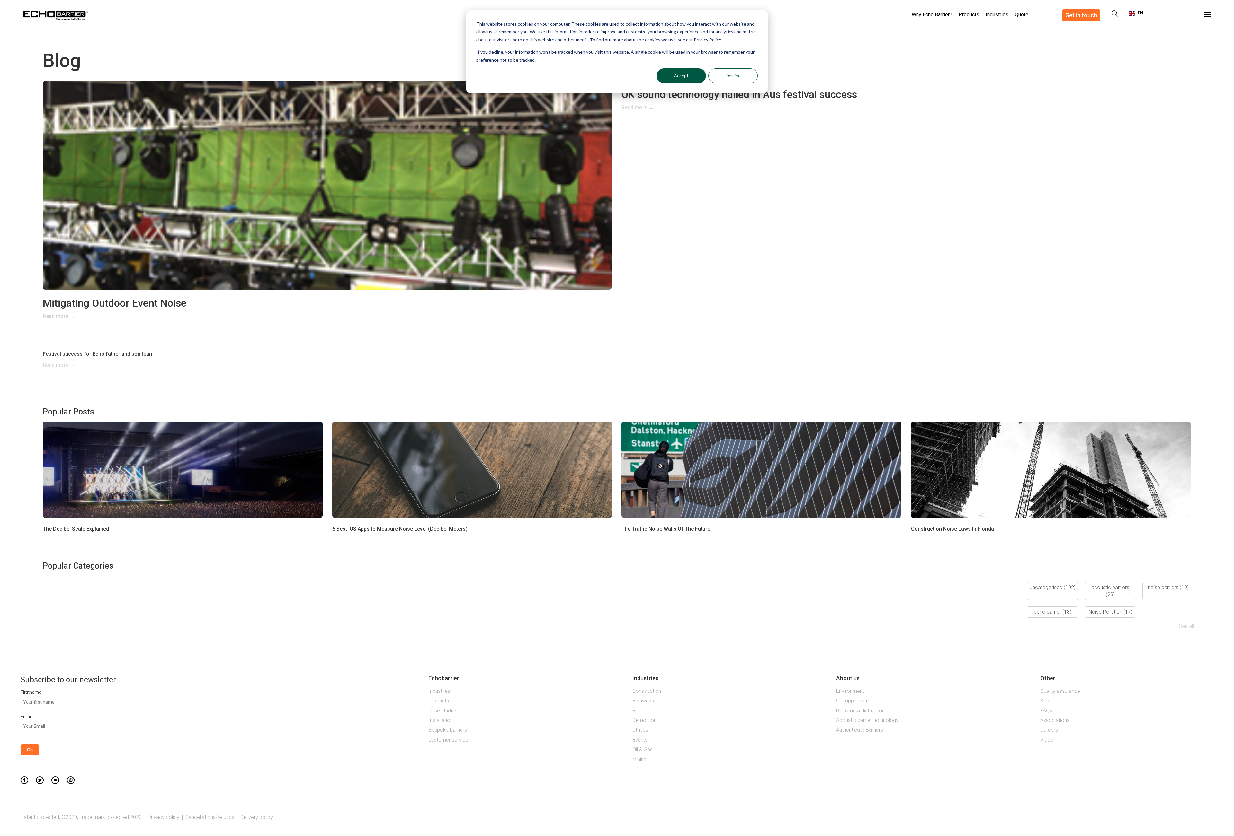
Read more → (59, 316)
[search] (1115, 13)
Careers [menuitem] (1049, 730)
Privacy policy (163, 817)
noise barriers (1168, 587)
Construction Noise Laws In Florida (952, 529)
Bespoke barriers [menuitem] (447, 730)
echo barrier (1052, 612)
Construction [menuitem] (646, 691)
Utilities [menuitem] (640, 730)
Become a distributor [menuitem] (860, 711)
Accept (681, 75)
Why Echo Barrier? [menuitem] (932, 15)
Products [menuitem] (969, 15)
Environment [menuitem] (850, 691)
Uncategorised (1052, 587)
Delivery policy (256, 817)
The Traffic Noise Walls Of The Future (665, 529)
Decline (733, 75)
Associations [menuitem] (1054, 720)
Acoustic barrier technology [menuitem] (867, 720)
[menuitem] (1022, 11)
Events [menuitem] (640, 740)
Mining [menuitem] (639, 759)
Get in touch (1081, 15)
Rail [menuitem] (636, 711)
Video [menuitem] (1046, 740)
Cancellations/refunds (209, 817)
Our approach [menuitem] (851, 701)
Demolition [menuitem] (644, 720)
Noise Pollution (1110, 612)
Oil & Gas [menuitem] (642, 749)
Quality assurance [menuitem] (1060, 691)
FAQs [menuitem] (1046, 711)
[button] (1136, 12)
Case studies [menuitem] (442, 711)
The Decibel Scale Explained (76, 529)
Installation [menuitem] (440, 720)
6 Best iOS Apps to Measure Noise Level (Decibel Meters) (400, 529)
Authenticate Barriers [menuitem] (859, 730)
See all (1186, 626)
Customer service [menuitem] (448, 740)
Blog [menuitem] (1045, 701)
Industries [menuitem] (997, 15)
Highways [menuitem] (643, 701)
